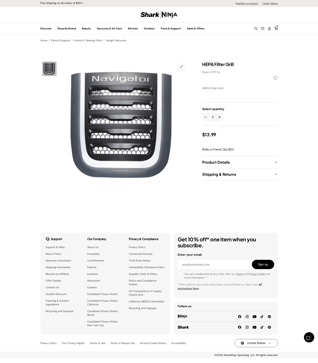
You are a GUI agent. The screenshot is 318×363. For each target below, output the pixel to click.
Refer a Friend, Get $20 (218, 149)
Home (43, 40)
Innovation (93, 254)
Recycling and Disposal (59, 311)
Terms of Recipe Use (122, 343)
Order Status (270, 3)
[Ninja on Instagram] (247, 316)
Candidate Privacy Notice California (102, 302)
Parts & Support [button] (171, 28)
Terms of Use (97, 343)
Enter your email (190, 255)
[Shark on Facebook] (240, 327)
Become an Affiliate (57, 274)
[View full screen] (181, 67)
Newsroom (93, 280)
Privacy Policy (137, 247)
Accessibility (178, 343)
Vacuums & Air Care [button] (109, 28)
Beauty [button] (86, 28)
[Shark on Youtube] (254, 327)
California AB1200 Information (146, 301)
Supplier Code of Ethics (143, 274)
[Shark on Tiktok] (262, 327)
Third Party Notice (140, 260)
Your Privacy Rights (73, 343)
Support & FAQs (55, 247)
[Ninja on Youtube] (254, 316)
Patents (91, 267)
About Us (92, 247)
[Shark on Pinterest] (269, 327)
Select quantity (213, 109)
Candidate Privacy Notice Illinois (102, 313)
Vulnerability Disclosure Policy (147, 267)
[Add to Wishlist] (275, 79)
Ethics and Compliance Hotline (142, 282)
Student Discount (56, 294)
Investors (92, 274)
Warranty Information (58, 260)
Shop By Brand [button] (67, 28)
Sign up (263, 264)
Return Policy (53, 254)
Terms (239, 274)
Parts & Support (60, 40)
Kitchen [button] (133, 28)
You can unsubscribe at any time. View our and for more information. (227, 275)
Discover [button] (46, 28)
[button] (256, 28)
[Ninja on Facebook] (240, 316)
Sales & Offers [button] (195, 28)
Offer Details (53, 280)
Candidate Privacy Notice (102, 294)
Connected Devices (140, 254)
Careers (92, 287)
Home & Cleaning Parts (88, 40)
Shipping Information (58, 267)
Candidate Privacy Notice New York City (102, 323)
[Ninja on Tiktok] (262, 316)
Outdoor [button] (149, 28)
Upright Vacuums (116, 40)
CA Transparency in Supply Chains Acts (145, 292)
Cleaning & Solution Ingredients (57, 302)
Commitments (95, 260)
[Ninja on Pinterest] (269, 316)
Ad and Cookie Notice (153, 343)
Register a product (247, 3)
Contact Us (52, 287)
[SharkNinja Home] (159, 14)
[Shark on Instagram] (247, 327)
